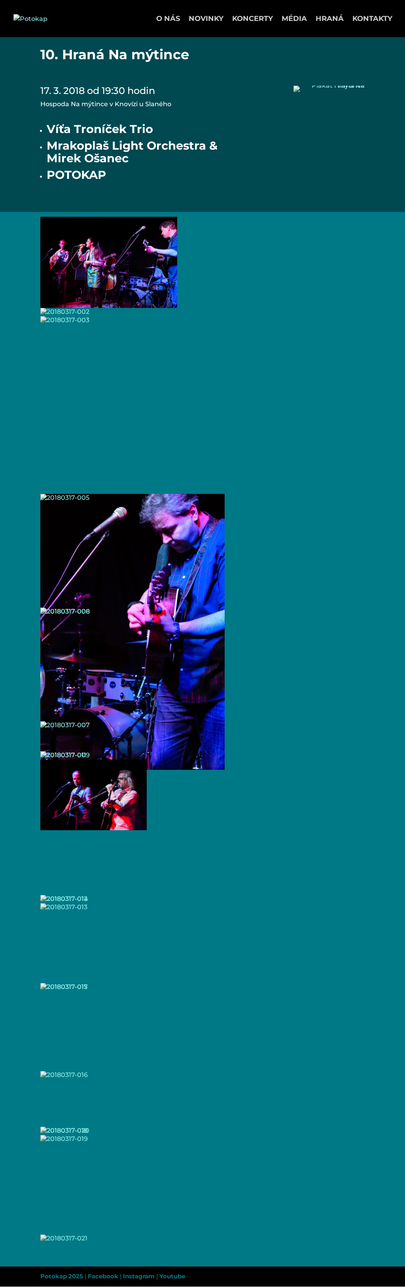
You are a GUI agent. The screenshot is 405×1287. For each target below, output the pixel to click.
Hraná (330, 19)
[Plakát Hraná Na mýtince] (329, 92)
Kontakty (372, 19)
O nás (168, 19)
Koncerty (252, 19)
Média (294, 19)
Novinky (206, 19)
